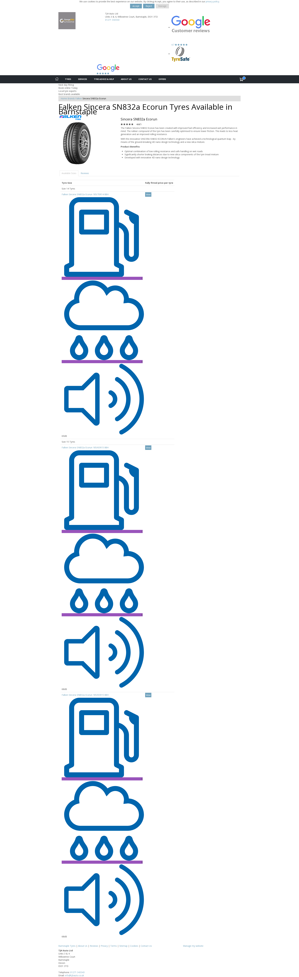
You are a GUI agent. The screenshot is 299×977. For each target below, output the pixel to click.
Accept (136, 6)
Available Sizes (69, 173)
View (148, 194)
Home (64, 98)
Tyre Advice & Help (104, 79)
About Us (126, 79)
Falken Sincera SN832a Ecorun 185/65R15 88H (85, 447)
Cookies (134, 945)
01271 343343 (112, 19)
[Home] (57, 79)
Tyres (68, 79)
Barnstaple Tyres (67, 945)
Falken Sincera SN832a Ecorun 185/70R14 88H (85, 194)
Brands (71, 98)
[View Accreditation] (180, 53)
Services (82, 79)
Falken (78, 98)
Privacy (104, 945)
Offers (162, 79)
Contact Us (145, 79)
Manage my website (193, 945)
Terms (113, 945)
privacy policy (212, 1)
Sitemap (123, 945)
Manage (162, 6)
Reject (149, 6)
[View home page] (67, 20)
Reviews (85, 173)
